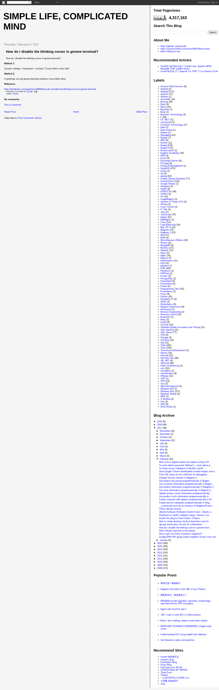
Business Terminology (171, 114)
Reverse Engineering (170, 312)
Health (163, 189)
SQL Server (166, 332)
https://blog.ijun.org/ (170, 51)
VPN (162, 381)
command (165, 122)
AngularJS (165, 91)
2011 (160, 558)
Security (164, 324)
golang (163, 176)
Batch (163, 107)
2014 (160, 549)
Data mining (166, 130)
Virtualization (166, 373)
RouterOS (165, 317)
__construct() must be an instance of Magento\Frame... (186, 505)
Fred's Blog (166, 665)
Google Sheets (167, 183)
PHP (162, 268)
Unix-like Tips (167, 358)
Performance (166, 260)
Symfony (164, 340)
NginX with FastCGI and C (173, 609)
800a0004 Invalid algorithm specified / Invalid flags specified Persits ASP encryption (185, 602)
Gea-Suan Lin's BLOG (171, 667)
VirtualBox (165, 371)
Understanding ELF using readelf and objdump (183, 634)
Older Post (141, 112)
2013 (160, 552)
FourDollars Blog (168, 662)
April (162, 453)
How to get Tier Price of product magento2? (180, 533)
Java (162, 212)
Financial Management (171, 166)
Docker (164, 142)
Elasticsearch (167, 150)
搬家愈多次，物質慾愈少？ (173, 595)
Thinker (164, 675)
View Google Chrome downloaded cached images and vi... (188, 471)
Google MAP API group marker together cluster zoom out (187, 537)
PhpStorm (165, 271)
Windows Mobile (168, 394)
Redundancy (166, 304)
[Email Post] (35, 91)
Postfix (164, 276)
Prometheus (166, 291)
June (162, 446)
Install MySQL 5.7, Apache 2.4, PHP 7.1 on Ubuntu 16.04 (189, 71)
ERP (162, 155)
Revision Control (168, 314)
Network (164, 250)
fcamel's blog (166, 659)
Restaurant (165, 309)
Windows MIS (167, 391)
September (165, 440)
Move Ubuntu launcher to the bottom (177, 530)
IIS (161, 196)
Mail (162, 235)
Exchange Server (169, 160)
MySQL (164, 248)
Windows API (167, 388)
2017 (160, 428)
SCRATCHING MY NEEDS (173, 670)
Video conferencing (169, 365)
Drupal (163, 145)
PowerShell (166, 281)
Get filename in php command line (177, 640)
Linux (163, 222)
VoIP (162, 378)
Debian (163, 132)
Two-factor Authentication (172, 350)
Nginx (163, 255)
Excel (163, 158)
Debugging (165, 135)
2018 (160, 424)
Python (164, 296)
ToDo (163, 345)
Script (163, 322)
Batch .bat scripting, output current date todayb (183, 620)
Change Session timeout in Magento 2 (178, 477)
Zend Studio (166, 406)
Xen (162, 401)
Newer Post (10, 112)
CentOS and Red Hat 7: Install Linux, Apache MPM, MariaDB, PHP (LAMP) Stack (186, 67)
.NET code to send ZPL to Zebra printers (180, 614)
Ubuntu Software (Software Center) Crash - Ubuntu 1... (186, 512)
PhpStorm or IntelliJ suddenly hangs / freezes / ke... (185, 515)
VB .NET (164, 360)
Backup (164, 101)
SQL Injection (167, 330)
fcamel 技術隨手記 (169, 656)
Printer (163, 286)
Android (164, 89)
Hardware (165, 186)
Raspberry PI (166, 299)
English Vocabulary (169, 153)
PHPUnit (164, 273)
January (164, 540)
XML (162, 404)
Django (163, 137)
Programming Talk (169, 289)
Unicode (164, 355)
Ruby (163, 319)
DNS (162, 140)
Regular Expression (170, 306)
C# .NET (164, 119)
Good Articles (167, 181)
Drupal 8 (164, 148)
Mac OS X (165, 227)
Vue (162, 383)
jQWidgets (165, 219)
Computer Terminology (171, 125)
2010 (160, 562)
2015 (160, 546)
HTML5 (164, 194)
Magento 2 (165, 232)
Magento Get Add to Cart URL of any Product (182, 589)
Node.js (164, 258)
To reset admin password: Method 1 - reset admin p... (185, 465)
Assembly (165, 99)
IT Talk (163, 209)
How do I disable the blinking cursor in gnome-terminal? (52, 51)
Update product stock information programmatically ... (185, 493)
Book (163, 112)
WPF (162, 396)
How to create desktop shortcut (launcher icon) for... (184, 521)
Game (163, 171)
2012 (160, 555)
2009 (160, 565)
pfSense (164, 265)
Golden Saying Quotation (172, 178)
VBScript (164, 363)
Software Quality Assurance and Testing (180, 327)
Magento (164, 230)
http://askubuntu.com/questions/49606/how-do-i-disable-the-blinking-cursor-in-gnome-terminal (50, 89)
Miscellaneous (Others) (171, 240)
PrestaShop (166, 283)
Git (161, 173)
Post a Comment (12, 105)
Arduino (164, 96)
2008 (160, 568)
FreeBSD (165, 168)
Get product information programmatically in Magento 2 (186, 487)
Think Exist (166, 672)
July (162, 443)
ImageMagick (167, 199)
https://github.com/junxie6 (173, 46)
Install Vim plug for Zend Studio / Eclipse (179, 518)
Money (163, 242)
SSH (162, 335)
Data (162, 127)
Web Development (169, 386)
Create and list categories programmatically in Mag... (185, 502)
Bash (163, 104)
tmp (162, 342)
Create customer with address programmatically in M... (186, 499)
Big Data (164, 109)
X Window (165, 399)
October (164, 437)
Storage (164, 337)
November (165, 434)
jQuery (163, 217)
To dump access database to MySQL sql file (181, 468)
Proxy (163, 294)
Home (76, 112)
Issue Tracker (167, 207)
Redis (163, 301)
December (165, 431)
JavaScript (165, 214)
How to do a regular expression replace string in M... (185, 462)
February (164, 459)
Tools (163, 347)
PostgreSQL (166, 278)
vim (162, 368)
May (162, 449)
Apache (164, 94)
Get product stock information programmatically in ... (185, 496)
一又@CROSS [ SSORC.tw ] (174, 678)
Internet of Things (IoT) (171, 201)
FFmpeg (164, 163)
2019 (160, 421)
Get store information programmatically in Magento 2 (185, 490)
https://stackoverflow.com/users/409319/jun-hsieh (185, 48)
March (163, 456)
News (163, 253)
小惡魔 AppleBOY (169, 681)
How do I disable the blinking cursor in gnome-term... (185, 527)
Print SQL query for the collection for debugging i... (184, 474)
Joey (162, 683)
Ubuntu (15, 94)
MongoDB (165, 245)
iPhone (163, 204)
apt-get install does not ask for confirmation (180, 524)
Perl (162, 263)
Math (162, 237)
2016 (160, 543)
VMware (164, 376)
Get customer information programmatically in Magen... (186, 484)
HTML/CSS (166, 191)
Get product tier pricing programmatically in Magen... (185, 481)
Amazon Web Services (171, 86)
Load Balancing (168, 224)
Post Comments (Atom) (30, 118)
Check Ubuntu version (170, 509)
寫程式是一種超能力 (170, 583)
